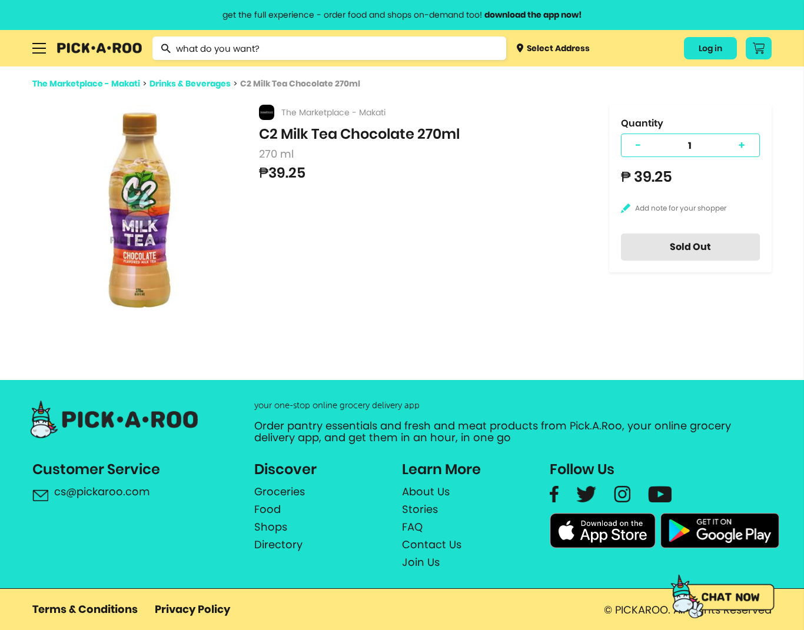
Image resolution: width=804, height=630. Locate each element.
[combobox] (329, 48)
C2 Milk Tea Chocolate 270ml (300, 83)
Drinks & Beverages (190, 83)
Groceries (279, 492)
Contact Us (431, 545)
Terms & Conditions (85, 609)
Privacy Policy (192, 609)
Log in (710, 48)
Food (267, 509)
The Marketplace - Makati (86, 83)
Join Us (421, 562)
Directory (278, 545)
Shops (270, 527)
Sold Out (690, 247)
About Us (426, 492)
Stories (420, 509)
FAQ (412, 527)
